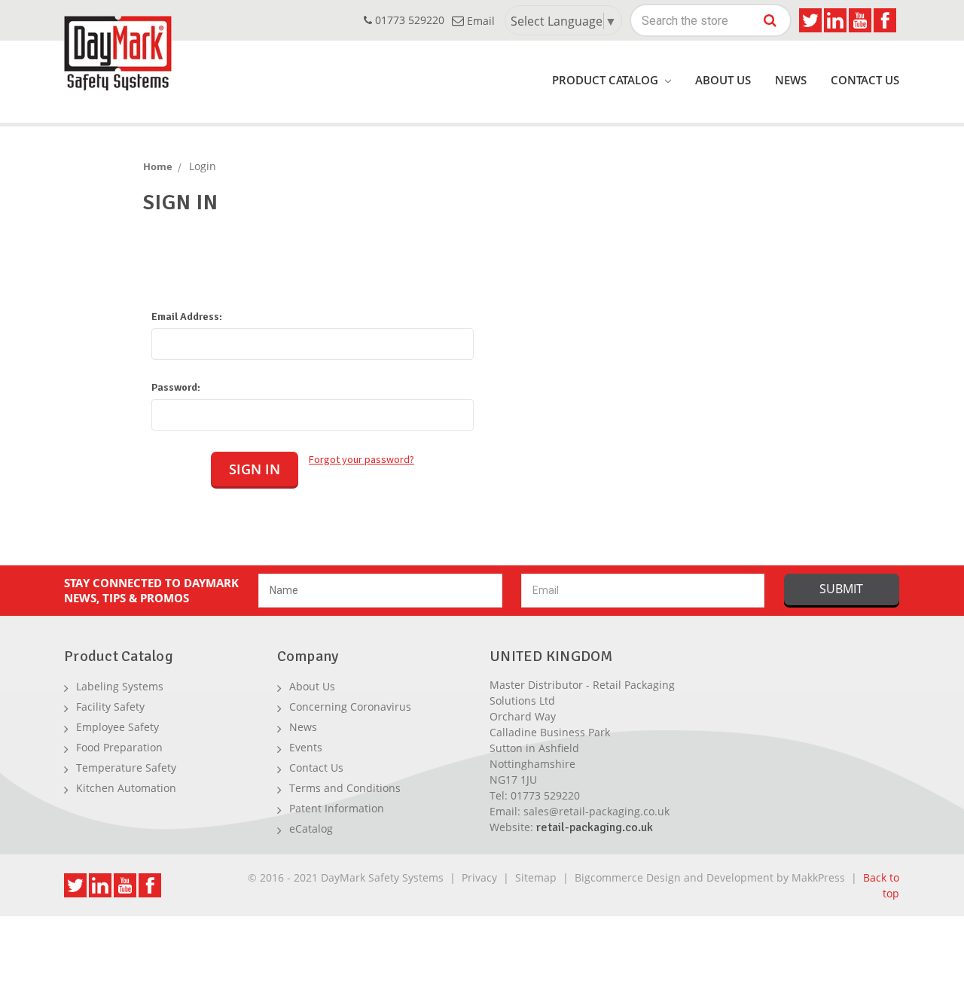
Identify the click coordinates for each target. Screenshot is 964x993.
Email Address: (186, 316)
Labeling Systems (119, 686)
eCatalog (311, 828)
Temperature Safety (126, 767)
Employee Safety (117, 727)
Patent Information (336, 808)
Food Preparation (119, 747)
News (791, 79)
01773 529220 (408, 20)
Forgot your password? (361, 459)
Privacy (479, 877)
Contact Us (865, 79)
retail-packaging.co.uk (594, 827)
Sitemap (536, 877)
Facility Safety (110, 706)
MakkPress (818, 877)
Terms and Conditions (345, 788)
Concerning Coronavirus (350, 706)
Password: (175, 387)
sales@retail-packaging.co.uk (596, 811)
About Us (723, 79)
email (479, 21)
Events (305, 747)
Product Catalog (606, 79)
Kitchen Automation (126, 788)
